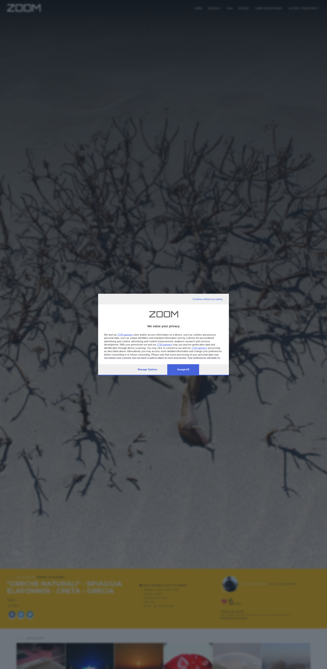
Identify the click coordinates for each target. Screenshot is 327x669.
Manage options (147, 369)
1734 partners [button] (125, 334)
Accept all (183, 369)
